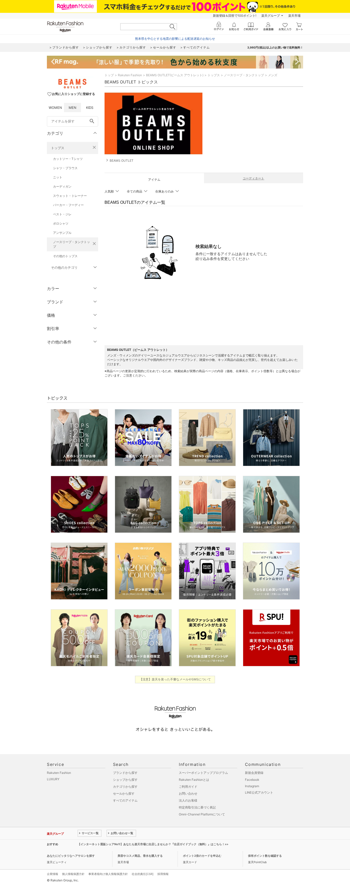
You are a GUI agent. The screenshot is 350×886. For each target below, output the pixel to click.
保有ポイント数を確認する (265, 856)
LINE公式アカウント (259, 792)
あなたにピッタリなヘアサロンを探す (71, 856)
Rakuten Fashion (130, 75)
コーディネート (253, 178)
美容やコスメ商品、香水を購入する (140, 856)
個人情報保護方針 (73, 874)
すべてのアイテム (125, 800)
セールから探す (124, 793)
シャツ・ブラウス (65, 168)
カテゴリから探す (125, 786)
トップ (109, 75)
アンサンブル (62, 233)
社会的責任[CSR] (142, 874)
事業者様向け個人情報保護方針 (108, 874)
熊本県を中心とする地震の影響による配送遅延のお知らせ (175, 39)
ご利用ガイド (188, 786)
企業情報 (52, 874)
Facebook (252, 780)
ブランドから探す (125, 773)
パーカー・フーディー (68, 205)
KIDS (89, 107)
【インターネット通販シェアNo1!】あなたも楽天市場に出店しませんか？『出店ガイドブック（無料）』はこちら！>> (153, 844)
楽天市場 (294, 15)
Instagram (252, 786)
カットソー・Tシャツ (68, 159)
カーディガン (62, 186)
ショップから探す (125, 780)
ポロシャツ (60, 223)
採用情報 (163, 874)
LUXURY (53, 779)
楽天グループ (270, 15)
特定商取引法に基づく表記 (197, 807)
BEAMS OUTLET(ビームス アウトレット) (174, 75)
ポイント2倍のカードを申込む (202, 856)
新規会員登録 (254, 773)
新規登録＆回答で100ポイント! (234, 15)
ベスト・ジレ (62, 214)
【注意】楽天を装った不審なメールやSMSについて (175, 679)
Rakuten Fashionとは (194, 780)
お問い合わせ (188, 793)
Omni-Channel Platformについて (202, 814)
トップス (57, 148)
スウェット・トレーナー (70, 196)
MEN (72, 107)
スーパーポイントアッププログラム (203, 773)
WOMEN (55, 107)
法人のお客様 (188, 800)
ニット (57, 177)
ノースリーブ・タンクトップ (71, 244)
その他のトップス (65, 256)
